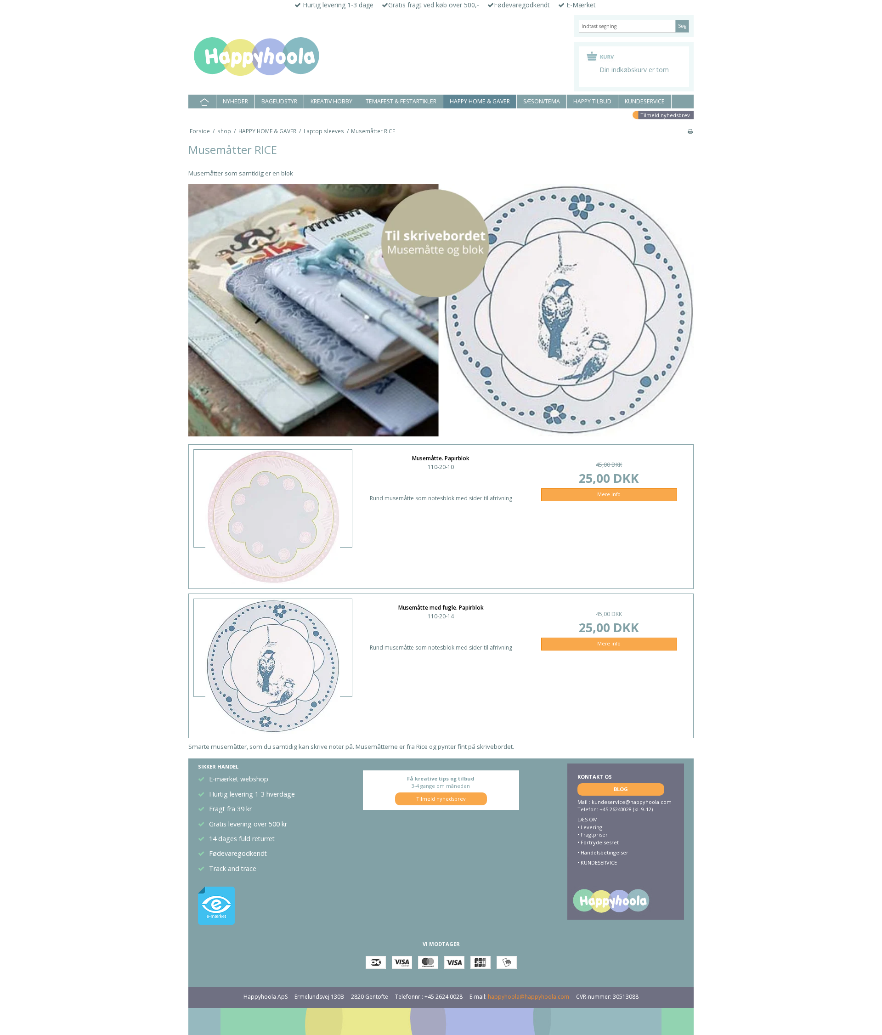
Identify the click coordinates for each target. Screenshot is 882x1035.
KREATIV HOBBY (331, 101)
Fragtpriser (594, 834)
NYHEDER (235, 101)
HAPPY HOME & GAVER (480, 101)
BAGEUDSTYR (279, 101)
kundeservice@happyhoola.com (632, 801)
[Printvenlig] (690, 131)
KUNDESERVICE (645, 101)
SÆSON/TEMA (541, 101)
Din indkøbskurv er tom (634, 69)
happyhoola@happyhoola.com (528, 997)
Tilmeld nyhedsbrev (665, 115)
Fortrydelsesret (600, 842)
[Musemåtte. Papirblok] (273, 496)
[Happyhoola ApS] (376, 56)
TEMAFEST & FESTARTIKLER (401, 101)
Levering (591, 827)
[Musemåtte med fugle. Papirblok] (273, 645)
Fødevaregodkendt (238, 853)
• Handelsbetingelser (602, 852)
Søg (682, 26)
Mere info (609, 494)
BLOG (621, 789)
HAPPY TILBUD (592, 101)
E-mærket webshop (238, 779)
